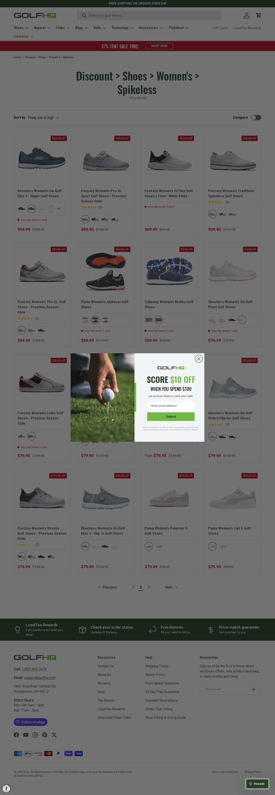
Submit (171, 416)
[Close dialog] (199, 359)
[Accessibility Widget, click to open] (6, 788)
